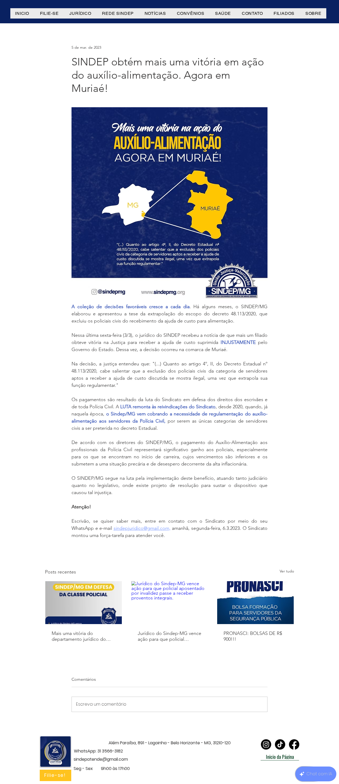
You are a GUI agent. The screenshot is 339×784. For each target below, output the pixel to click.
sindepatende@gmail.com (101, 759)
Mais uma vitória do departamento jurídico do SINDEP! (79, 636)
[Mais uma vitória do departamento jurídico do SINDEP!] (83, 602)
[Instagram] (266, 744)
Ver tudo (287, 571)
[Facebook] (294, 744)
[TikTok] (280, 744)
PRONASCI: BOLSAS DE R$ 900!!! (253, 636)
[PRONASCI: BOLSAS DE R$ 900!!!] (255, 602)
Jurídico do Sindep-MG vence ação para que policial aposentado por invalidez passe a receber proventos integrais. (169, 636)
